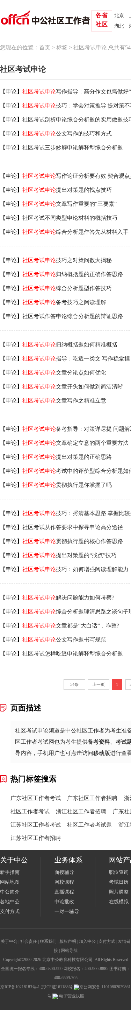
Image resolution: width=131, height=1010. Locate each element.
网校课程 (64, 882)
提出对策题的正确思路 (67, 457)
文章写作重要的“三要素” (69, 204)
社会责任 (28, 941)
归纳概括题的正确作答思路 (72, 274)
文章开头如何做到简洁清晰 (72, 387)
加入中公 (87, 941)
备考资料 (99, 742)
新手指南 (10, 872)
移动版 (101, 753)
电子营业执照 (71, 996)
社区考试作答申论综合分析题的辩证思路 (72, 316)
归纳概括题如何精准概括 (69, 345)
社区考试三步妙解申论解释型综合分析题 (72, 147)
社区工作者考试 (30, 811)
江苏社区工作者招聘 (35, 838)
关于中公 (9, 941)
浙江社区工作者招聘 (81, 811)
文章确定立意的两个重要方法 (75, 443)
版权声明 (67, 941)
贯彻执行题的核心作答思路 (72, 541)
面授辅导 (64, 872)
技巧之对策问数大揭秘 (67, 260)
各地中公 (10, 901)
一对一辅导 (66, 911)
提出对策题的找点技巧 (67, 190)
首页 (44, 47)
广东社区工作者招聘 (92, 798)
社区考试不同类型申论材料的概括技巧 (69, 218)
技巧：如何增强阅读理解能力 (75, 569)
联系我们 (48, 941)
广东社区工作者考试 (35, 798)
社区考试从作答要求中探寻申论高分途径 (72, 527)
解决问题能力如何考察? (68, 598)
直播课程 (64, 892)
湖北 (119, 26)
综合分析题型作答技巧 (67, 288)
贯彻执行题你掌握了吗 (67, 485)
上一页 (98, 684)
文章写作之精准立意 (64, 401)
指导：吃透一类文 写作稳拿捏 (76, 359)
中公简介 (10, 892)
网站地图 (10, 882)
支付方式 (10, 911)
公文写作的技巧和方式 (67, 133)
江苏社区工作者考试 (35, 825)
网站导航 (69, 950)
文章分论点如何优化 (64, 373)
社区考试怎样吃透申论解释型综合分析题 (72, 654)
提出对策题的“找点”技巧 (69, 555)
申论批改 (64, 901)
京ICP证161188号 (57, 986)
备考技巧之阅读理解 (64, 302)
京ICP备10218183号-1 (20, 986)
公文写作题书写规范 (64, 640)
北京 (119, 15)
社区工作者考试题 (89, 825)
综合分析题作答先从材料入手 (75, 232)
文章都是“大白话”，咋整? (70, 626)
